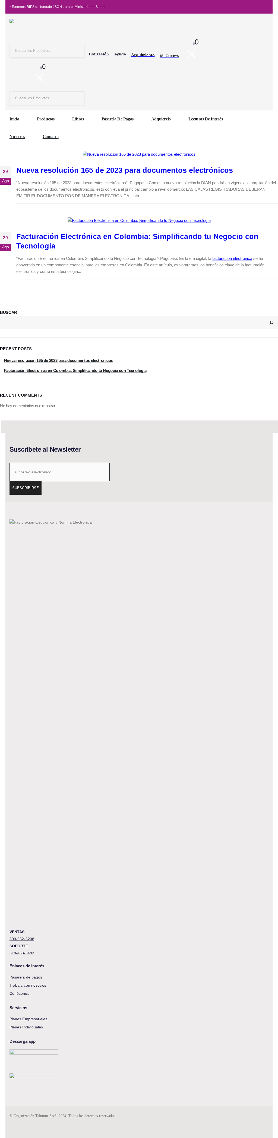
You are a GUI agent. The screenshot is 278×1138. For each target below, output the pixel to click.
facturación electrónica (232, 258)
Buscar (8, 312)
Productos (46, 119)
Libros (78, 119)
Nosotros (17, 136)
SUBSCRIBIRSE (25, 488)
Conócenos (19, 993)
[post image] (139, 154)
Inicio (14, 119)
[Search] (76, 50)
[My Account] (13, 75)
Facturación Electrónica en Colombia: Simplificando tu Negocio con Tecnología (75, 370)
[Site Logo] (43, 28)
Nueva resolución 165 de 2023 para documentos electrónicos (124, 170)
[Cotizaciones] (25, 75)
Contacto (51, 136)
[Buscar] (271, 322)
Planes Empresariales (28, 1019)
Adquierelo (161, 119)
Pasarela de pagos (118, 119)
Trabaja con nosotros (28, 985)
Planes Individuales (26, 1027)
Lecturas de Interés (205, 119)
